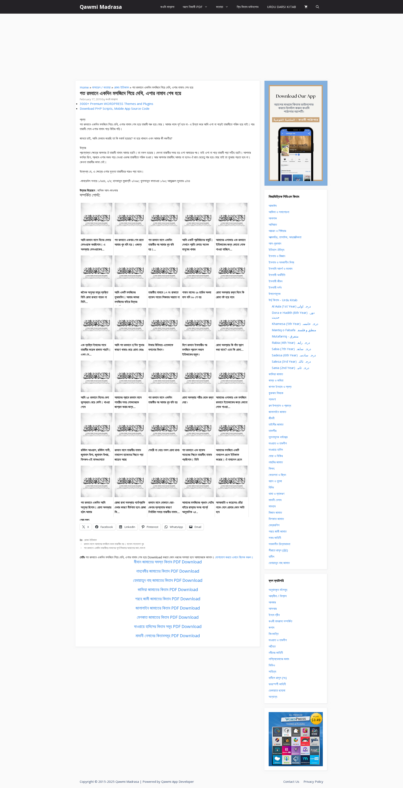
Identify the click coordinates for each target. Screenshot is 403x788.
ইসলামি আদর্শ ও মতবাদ (280, 268)
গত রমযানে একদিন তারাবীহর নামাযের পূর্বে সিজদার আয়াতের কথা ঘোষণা (114, 548)
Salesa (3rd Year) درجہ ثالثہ (291, 361)
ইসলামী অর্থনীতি (277, 275)
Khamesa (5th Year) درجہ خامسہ (295, 324)
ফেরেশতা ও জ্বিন (277, 475)
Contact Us (291, 781)
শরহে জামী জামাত (278, 531)
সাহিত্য (272, 671)
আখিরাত (273, 224)
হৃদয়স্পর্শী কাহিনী (277, 684)
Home (84, 87)
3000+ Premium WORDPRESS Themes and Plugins (116, 104)
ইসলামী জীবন (276, 281)
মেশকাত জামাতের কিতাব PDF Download (168, 617)
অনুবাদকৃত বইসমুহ (278, 589)
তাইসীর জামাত (276, 424)
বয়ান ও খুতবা (275, 481)
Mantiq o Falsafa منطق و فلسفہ (294, 330)
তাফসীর (272, 431)
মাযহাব (272, 506)
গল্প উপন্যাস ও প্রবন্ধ (280, 405)
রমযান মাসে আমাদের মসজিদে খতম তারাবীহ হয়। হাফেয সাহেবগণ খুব (114, 544)
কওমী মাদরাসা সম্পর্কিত (280, 621)
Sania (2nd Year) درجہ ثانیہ (290, 368)
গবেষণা (272, 399)
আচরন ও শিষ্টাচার (277, 231)
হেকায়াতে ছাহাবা (277, 690)
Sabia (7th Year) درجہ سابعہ (291, 349)
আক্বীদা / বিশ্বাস (278, 596)
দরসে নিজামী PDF (192, 7)
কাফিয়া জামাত (276, 374)
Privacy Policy (313, 781)
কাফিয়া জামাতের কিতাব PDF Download (168, 589)
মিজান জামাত (275, 512)
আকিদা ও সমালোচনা (279, 212)
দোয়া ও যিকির (276, 456)
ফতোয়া (219, 7)
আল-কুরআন (275, 243)
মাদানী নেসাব (275, 500)
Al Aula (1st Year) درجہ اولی (291, 306)
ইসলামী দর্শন (275, 287)
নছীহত (272, 646)
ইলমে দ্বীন (274, 615)
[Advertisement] (201, 45)
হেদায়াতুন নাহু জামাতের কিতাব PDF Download (167, 580)
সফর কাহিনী (275, 537)
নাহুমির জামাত (276, 462)
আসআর (273, 608)
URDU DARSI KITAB (281, 7)
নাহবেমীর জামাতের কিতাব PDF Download (167, 571)
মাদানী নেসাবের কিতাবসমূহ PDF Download (168, 635)
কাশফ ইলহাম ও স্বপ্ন (280, 386)
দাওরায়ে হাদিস (276, 449)
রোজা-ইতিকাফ (121, 87)
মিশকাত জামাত (276, 519)
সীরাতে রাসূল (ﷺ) (278, 550)
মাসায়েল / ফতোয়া (101, 87)
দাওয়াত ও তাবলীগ (278, 443)
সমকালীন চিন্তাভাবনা (279, 544)
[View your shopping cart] (306, 7)
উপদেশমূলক (275, 294)
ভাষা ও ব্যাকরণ (276, 493)
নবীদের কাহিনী (276, 652)
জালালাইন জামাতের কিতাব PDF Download (168, 608)
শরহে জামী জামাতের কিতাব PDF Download (167, 599)
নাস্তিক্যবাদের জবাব (279, 659)
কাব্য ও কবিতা (276, 380)
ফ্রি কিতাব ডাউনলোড (248, 7)
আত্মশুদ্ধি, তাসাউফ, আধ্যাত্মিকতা (285, 237)
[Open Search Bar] (317, 7)
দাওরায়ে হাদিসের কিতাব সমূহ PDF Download (168, 626)
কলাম (271, 627)
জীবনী (272, 418)
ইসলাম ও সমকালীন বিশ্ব (281, 262)
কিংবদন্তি (274, 634)
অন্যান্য (273, 696)
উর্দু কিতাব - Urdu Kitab (283, 300)
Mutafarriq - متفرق (285, 336)
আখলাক (273, 218)
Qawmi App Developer (177, 781)
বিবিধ (271, 487)
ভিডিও (272, 665)
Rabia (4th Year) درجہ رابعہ (291, 342)
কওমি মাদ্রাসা (167, 7)
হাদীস (271, 556)
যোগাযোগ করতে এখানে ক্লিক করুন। (234, 557)
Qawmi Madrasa (101, 6)
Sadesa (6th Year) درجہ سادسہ (294, 355)
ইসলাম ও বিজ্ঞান (277, 256)
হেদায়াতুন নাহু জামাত (279, 563)
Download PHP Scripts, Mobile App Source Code (114, 108)
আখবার (272, 602)
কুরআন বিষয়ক (276, 393)
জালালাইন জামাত (277, 412)
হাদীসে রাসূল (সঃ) (278, 678)
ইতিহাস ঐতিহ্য (276, 249)
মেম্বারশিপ (274, 525)
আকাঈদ (273, 205)
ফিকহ (272, 468)
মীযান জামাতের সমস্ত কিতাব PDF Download (168, 562)
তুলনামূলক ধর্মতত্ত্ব (278, 437)
